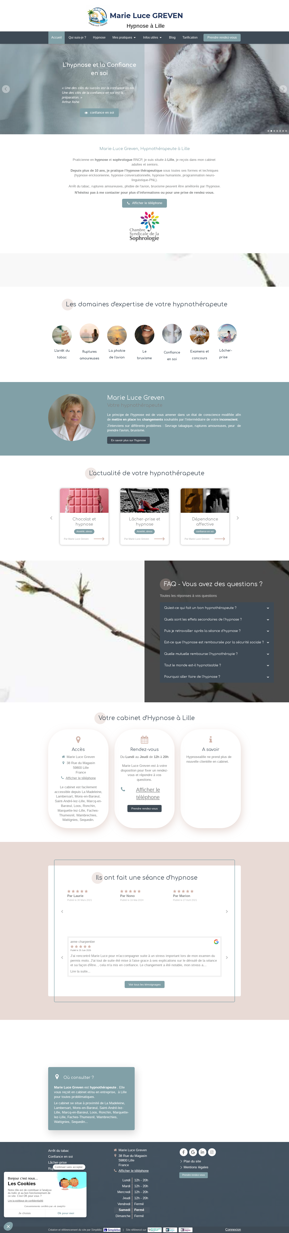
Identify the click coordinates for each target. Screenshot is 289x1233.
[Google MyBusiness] (193, 1152)
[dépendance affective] (205, 500)
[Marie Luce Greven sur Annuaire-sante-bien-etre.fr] (155, 1229)
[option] (144, 89)
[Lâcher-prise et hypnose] (144, 500)
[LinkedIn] (202, 1152)
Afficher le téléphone (81, 778)
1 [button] (268, 131)
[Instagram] (212, 1152)
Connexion (233, 1229)
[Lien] (144, 227)
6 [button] (283, 131)
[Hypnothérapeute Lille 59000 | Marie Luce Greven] (98, 15)
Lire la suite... (80, 971)
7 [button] (286, 131)
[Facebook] (184, 1152)
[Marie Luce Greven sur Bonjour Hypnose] (186, 1229)
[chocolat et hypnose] (84, 500)
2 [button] (271, 131)
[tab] (217, 608)
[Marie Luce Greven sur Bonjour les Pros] (170, 1229)
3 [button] (274, 131)
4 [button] (277, 131)
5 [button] (280, 131)
